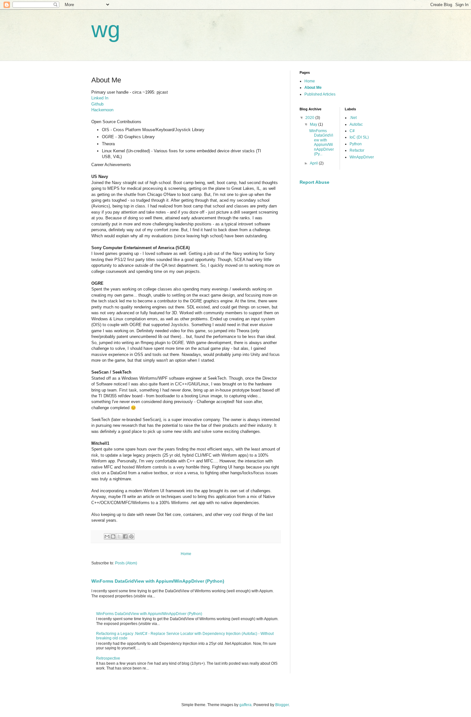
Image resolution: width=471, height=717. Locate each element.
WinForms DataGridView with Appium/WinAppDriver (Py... (321, 142)
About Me (313, 87)
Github (97, 104)
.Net (353, 117)
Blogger (282, 705)
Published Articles (319, 94)
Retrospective (108, 658)
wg (105, 29)
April (314, 163)
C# (352, 131)
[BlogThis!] (113, 536)
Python (356, 144)
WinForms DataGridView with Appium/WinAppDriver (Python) (157, 581)
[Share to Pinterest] (131, 536)
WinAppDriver (362, 157)
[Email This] (107, 536)
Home (186, 554)
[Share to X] (119, 536)
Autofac (356, 124)
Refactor (357, 150)
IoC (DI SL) (359, 137)
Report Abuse (314, 182)
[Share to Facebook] (125, 536)
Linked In (99, 98)
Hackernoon (102, 109)
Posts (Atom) (126, 563)
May (314, 124)
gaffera (245, 705)
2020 (310, 117)
